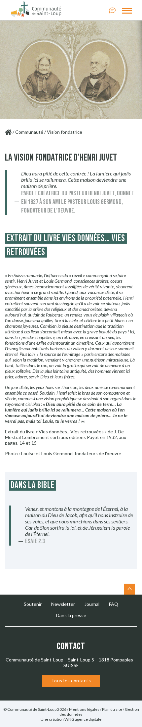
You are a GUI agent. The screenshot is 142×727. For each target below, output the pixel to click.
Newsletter (63, 604)
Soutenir (33, 604)
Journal (92, 604)
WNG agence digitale (82, 719)
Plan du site (112, 709)
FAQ (113, 604)
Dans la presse (71, 615)
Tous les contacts (71, 680)
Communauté (29, 132)
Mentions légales (84, 709)
